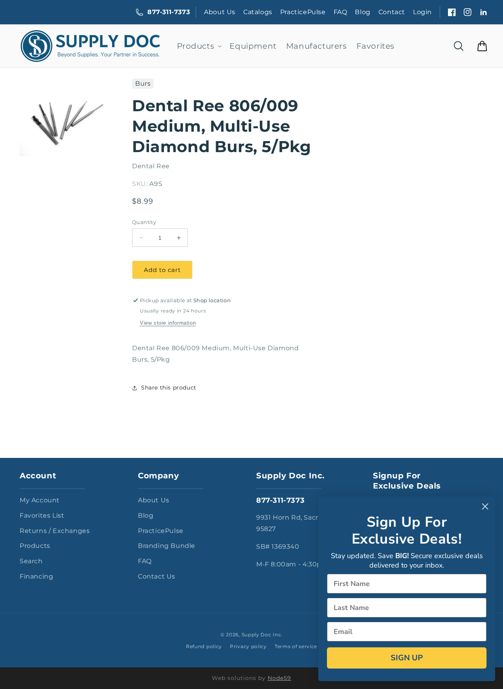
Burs (143, 83)
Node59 (279, 678)
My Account (40, 500)
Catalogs (257, 12)
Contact (391, 12)
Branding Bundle (166, 545)
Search (31, 561)
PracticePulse (303, 12)
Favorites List (42, 515)
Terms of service (296, 646)
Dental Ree (151, 166)
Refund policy (204, 646)
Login (422, 12)
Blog (362, 12)
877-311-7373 (168, 12)
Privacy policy (248, 646)
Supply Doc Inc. (262, 635)
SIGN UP (407, 657)
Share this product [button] (168, 387)
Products (35, 545)
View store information (168, 323)
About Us (219, 12)
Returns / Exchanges (55, 531)
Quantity (144, 222)
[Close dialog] (485, 506)
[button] (198, 46)
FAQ (340, 12)
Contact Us (156, 576)
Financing (36, 576)
